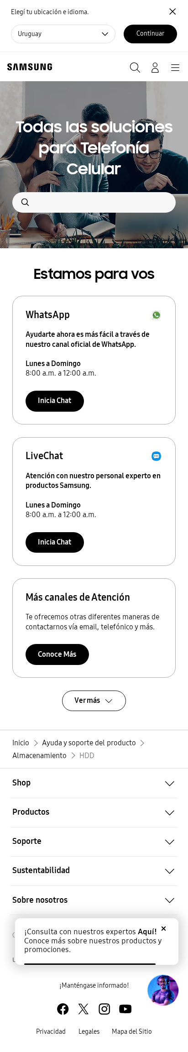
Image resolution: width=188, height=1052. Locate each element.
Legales (88, 1032)
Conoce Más (57, 654)
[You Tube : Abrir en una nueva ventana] (125, 1009)
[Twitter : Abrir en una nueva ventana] (83, 1009)
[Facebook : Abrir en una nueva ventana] (63, 1009)
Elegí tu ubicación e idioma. (50, 12)
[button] (94, 783)
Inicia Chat (54, 400)
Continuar (150, 33)
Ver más (87, 700)
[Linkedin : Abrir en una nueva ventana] (104, 1009)
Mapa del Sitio (132, 1032)
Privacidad (51, 1032)
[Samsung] (28, 67)
